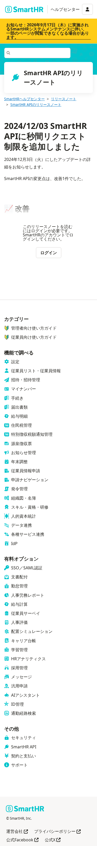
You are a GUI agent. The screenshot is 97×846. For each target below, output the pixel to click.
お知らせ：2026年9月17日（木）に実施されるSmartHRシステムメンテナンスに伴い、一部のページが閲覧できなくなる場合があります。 (47, 31)
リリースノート (63, 98)
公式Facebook (22, 840)
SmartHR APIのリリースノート (35, 104)
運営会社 (17, 831)
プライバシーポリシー (57, 831)
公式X (53, 840)
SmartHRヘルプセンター (24, 98)
